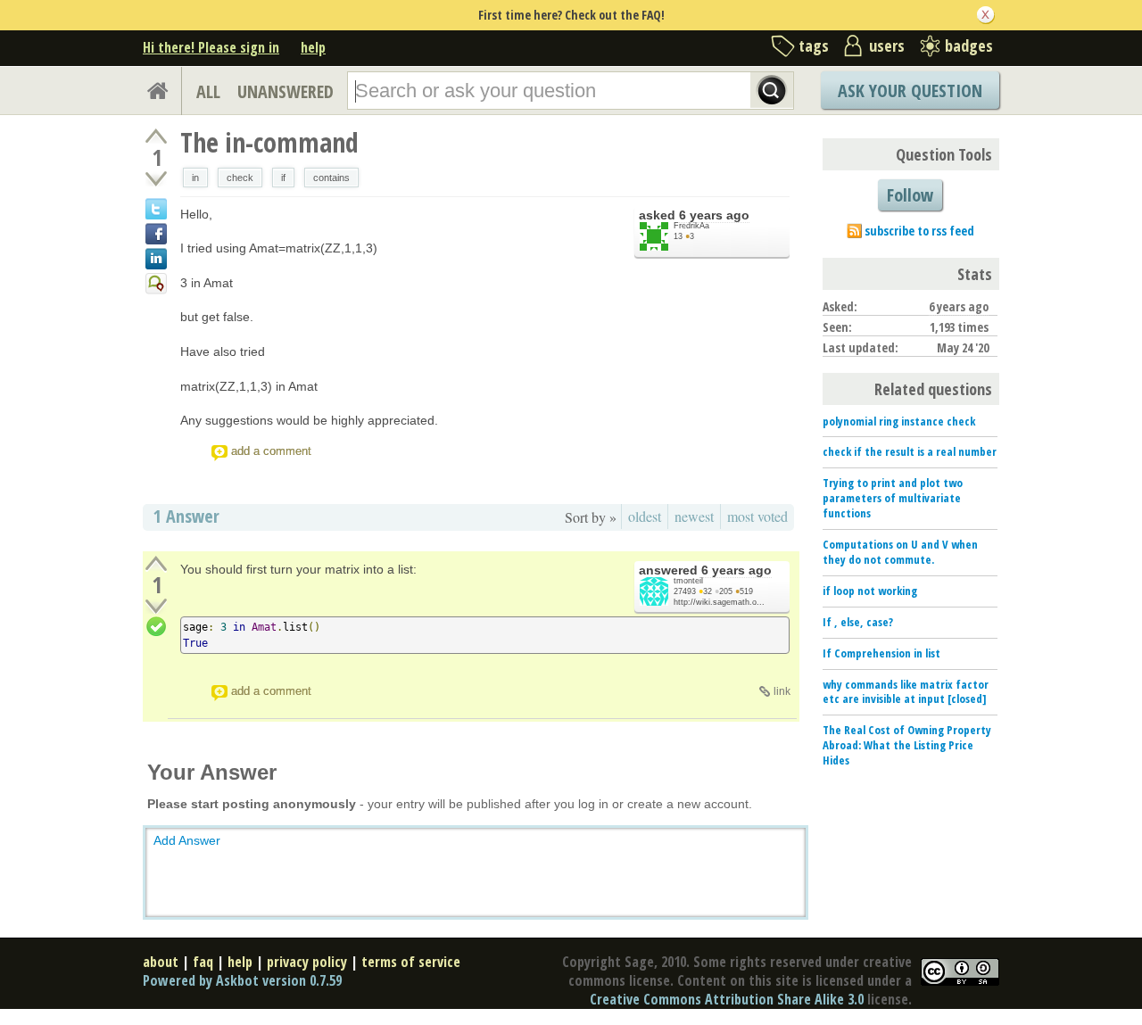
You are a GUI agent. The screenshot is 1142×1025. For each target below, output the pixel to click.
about (160, 961)
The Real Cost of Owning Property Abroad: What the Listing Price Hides (907, 745)
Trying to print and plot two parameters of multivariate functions (893, 498)
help (313, 47)
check (240, 177)
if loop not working (870, 591)
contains (331, 177)
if (283, 177)
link (782, 691)
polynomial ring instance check (899, 421)
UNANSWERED (285, 91)
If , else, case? (858, 622)
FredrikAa (691, 225)
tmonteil (688, 580)
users (887, 45)
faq (203, 961)
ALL (208, 91)
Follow (910, 195)
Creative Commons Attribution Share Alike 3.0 (727, 999)
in (195, 177)
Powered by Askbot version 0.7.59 (242, 980)
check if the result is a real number (910, 451)
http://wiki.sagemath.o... (719, 602)
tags (814, 45)
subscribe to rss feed (919, 230)
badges (969, 45)
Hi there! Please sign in (211, 47)
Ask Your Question (910, 91)
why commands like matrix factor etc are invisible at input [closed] (906, 691)
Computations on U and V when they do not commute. (900, 551)
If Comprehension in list (881, 653)
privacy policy (307, 961)
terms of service (410, 961)
